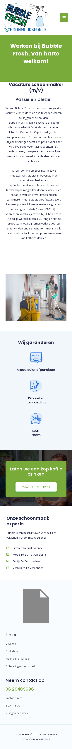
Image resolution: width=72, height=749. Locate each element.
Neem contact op (25, 680)
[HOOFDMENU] (64, 17)
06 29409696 (20, 689)
